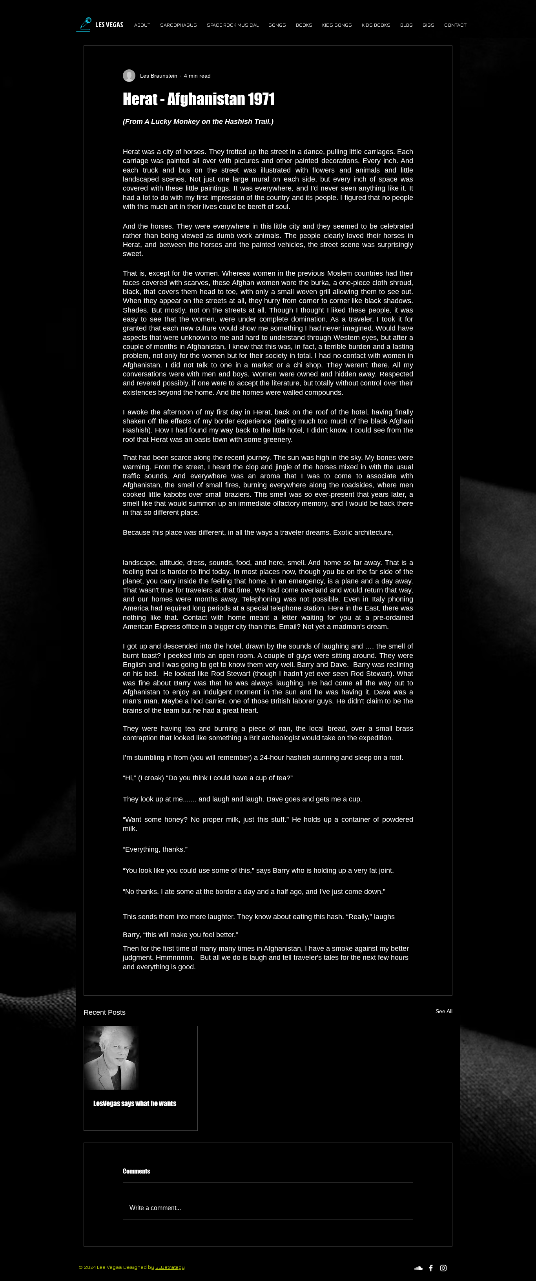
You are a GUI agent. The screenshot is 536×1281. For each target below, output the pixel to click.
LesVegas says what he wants (134, 1103)
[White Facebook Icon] (431, 1268)
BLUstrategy (170, 1267)
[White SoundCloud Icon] (418, 1268)
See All (444, 1011)
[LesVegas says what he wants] (140, 1058)
